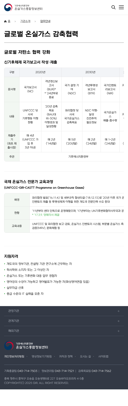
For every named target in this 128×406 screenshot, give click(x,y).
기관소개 (25, 21)
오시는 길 (85, 356)
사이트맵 (103, 356)
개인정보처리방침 (14, 356)
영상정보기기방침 (42, 356)
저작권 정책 (65, 356)
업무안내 (45, 21)
